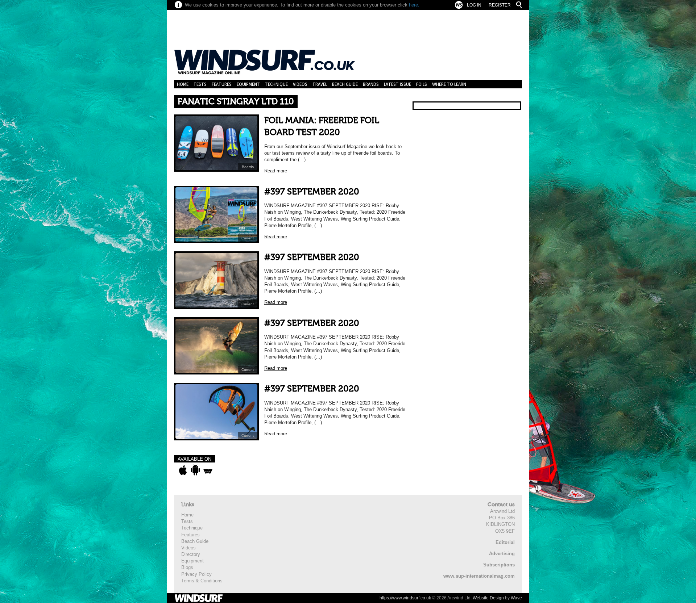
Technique (276, 84)
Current (247, 238)
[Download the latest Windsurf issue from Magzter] (207, 470)
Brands (371, 84)
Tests (200, 84)
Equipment (248, 84)
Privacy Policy (196, 574)
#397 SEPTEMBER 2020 (311, 192)
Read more (275, 170)
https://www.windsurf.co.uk (405, 597)
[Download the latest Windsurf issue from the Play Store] (195, 470)
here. (414, 5)
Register (500, 5)
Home (182, 84)
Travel (319, 84)
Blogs (187, 567)
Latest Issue (397, 84)
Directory (190, 554)
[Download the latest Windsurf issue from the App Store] (183, 470)
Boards (248, 167)
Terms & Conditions (202, 580)
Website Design (488, 597)
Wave (516, 597)
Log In (474, 5)
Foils (421, 84)
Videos (300, 84)
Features (222, 84)
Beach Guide (345, 84)
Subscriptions (499, 565)
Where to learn (449, 84)
